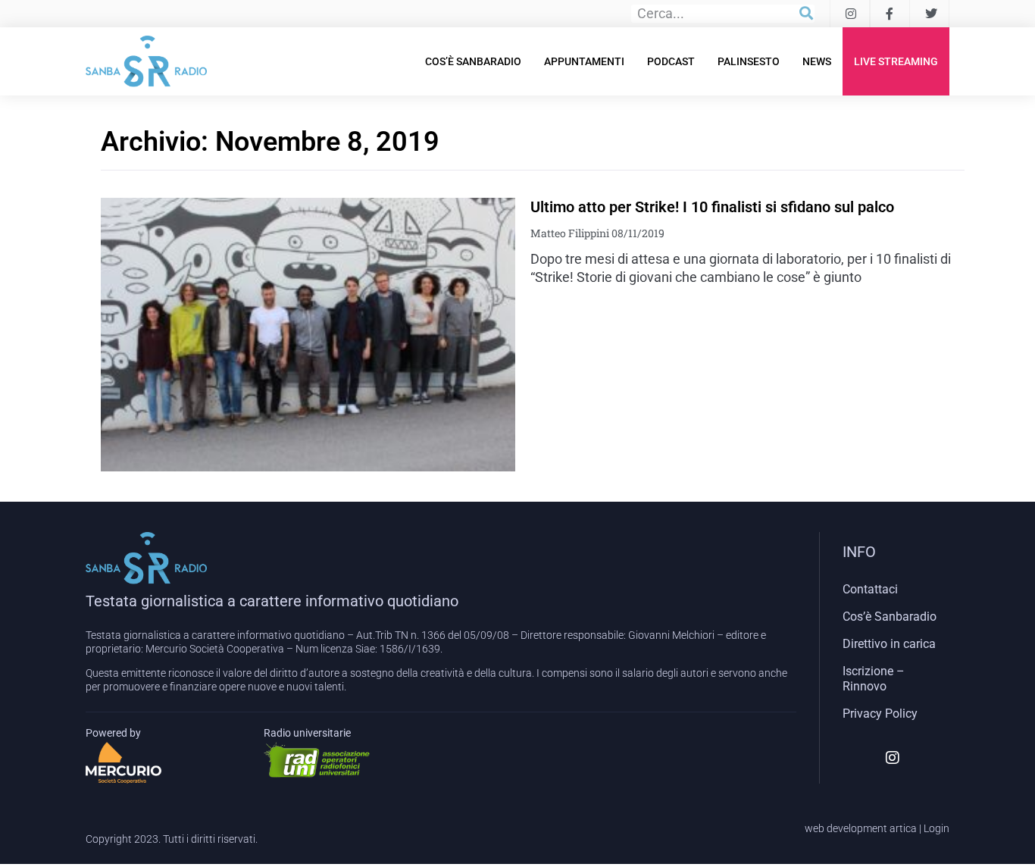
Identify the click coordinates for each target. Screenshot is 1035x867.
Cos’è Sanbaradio (473, 61)
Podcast (671, 61)
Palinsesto (749, 61)
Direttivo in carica (889, 644)
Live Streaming (896, 61)
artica (903, 828)
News (816, 61)
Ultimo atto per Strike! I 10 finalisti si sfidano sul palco (712, 207)
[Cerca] (806, 14)
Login (936, 828)
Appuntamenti (584, 61)
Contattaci (870, 589)
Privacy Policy (880, 713)
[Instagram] (892, 758)
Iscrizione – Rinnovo (874, 678)
